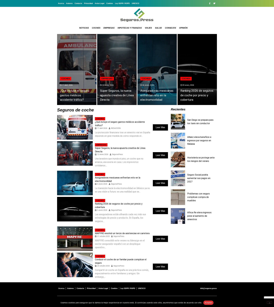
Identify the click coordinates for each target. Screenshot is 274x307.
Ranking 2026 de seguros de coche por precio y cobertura (196, 95)
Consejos (170, 28)
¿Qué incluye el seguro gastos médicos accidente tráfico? (74, 95)
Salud (158, 28)
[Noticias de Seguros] (137, 15)
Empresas (108, 28)
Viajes (148, 28)
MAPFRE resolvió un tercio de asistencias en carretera (122, 233)
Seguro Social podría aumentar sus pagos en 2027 (198, 178)
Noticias (84, 28)
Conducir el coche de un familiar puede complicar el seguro (120, 261)
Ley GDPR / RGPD (122, 3)
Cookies (109, 3)
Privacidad (88, 3)
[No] (269, 302)
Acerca (61, 3)
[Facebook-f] (210, 3)
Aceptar (208, 302)
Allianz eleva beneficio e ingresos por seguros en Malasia (199, 140)
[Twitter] (214, 3)
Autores (69, 3)
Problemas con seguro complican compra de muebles (198, 197)
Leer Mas (160, 127)
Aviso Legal (99, 3)
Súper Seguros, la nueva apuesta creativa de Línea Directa (117, 95)
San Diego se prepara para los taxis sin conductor (200, 122)
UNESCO (135, 3)
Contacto (78, 3)
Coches (96, 28)
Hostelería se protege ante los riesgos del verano (201, 159)
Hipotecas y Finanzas (130, 28)
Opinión (183, 28)
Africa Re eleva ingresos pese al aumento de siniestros (199, 216)
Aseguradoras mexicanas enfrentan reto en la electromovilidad (156, 95)
